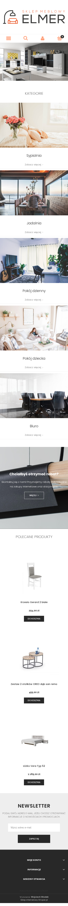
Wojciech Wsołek (40, 897)
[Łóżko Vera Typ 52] (34, 740)
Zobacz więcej (33, 164)
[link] (34, 62)
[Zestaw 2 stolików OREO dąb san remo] (34, 658)
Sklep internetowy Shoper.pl (34, 899)
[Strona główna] (34, 17)
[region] (34, 62)
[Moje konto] (42, 38)
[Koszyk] (59, 38)
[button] (8, 38)
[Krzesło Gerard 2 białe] (34, 576)
